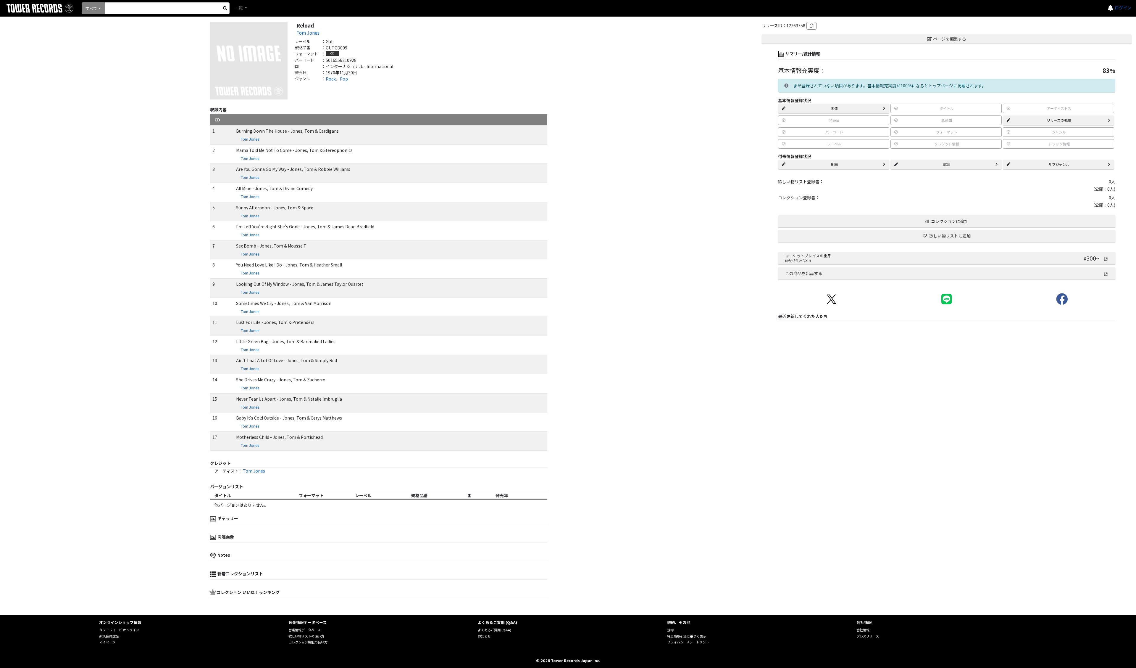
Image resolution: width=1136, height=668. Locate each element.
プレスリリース (867, 636)
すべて (91, 8)
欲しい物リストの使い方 (306, 636)
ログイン (1123, 8)
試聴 (946, 164)
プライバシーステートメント (688, 642)
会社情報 (862, 629)
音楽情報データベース (304, 629)
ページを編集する (949, 39)
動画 (834, 164)
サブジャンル (1058, 164)
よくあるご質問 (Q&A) (494, 629)
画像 (834, 108)
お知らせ (484, 636)
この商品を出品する (803, 273)
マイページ (107, 642)
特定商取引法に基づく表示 (686, 636)
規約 (670, 629)
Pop (344, 79)
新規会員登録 (109, 636)
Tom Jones (308, 32)
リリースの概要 (1059, 120)
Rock (331, 79)
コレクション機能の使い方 (307, 642)
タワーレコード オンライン (119, 629)
